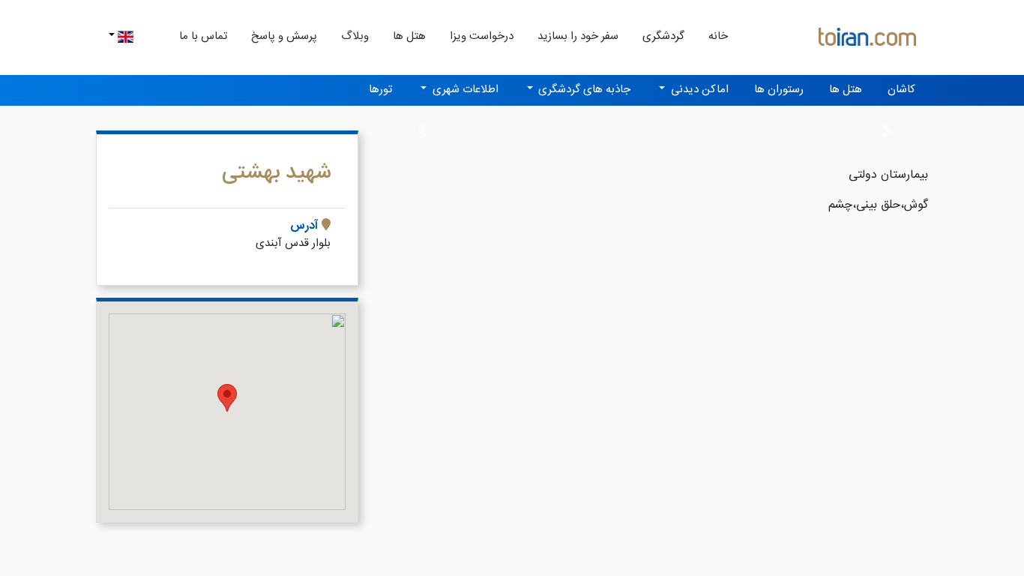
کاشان (901, 89)
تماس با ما (203, 36)
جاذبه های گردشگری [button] (582, 89)
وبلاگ (355, 36)
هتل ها (409, 36)
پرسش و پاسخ (284, 36)
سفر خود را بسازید (577, 36)
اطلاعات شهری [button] (464, 89)
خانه (712, 36)
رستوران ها (779, 89)
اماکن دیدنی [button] (698, 89)
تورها (380, 89)
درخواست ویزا (481, 36)
